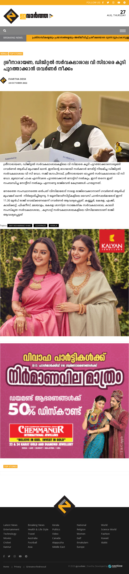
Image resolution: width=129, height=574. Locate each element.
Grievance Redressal (36, 566)
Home (6, 566)
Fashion (105, 533)
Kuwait (105, 538)
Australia (32, 538)
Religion (81, 529)
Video (55, 533)
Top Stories (16, 53)
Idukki (104, 542)
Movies (7, 538)
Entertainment (11, 529)
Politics (56, 529)
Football (32, 542)
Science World (108, 529)
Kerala (4, 53)
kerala (53, 225)
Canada (56, 538)
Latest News (10, 525)
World (104, 525)
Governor (40, 225)
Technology (9, 533)
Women (81, 533)
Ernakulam (82, 542)
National (81, 525)
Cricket (7, 542)
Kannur (7, 546)
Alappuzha (58, 542)
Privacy (17, 566)
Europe (80, 546)
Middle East (58, 546)
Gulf (79, 538)
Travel (31, 533)
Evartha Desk (17, 79)
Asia (30, 546)
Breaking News (36, 525)
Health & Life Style (38, 529)
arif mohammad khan (20, 225)
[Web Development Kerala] (115, 566)
